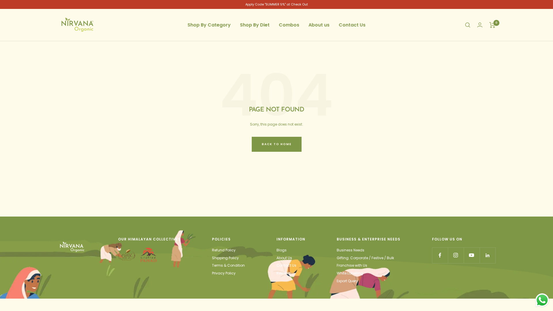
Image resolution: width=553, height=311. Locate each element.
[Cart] (492, 25)
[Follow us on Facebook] (440, 255)
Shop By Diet (255, 25)
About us (318, 25)
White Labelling (350, 273)
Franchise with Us (352, 265)
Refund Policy (224, 250)
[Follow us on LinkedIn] (487, 255)
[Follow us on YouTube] (472, 255)
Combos (289, 25)
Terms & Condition (228, 265)
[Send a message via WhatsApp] (542, 300)
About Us (284, 257)
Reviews (283, 273)
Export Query (347, 280)
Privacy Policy (224, 273)
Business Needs (350, 250)
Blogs (281, 250)
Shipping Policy (225, 257)
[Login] (479, 24)
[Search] (467, 25)
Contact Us (352, 25)
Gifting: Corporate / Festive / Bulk (365, 257)
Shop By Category (209, 25)
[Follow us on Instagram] (456, 255)
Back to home (276, 144)
